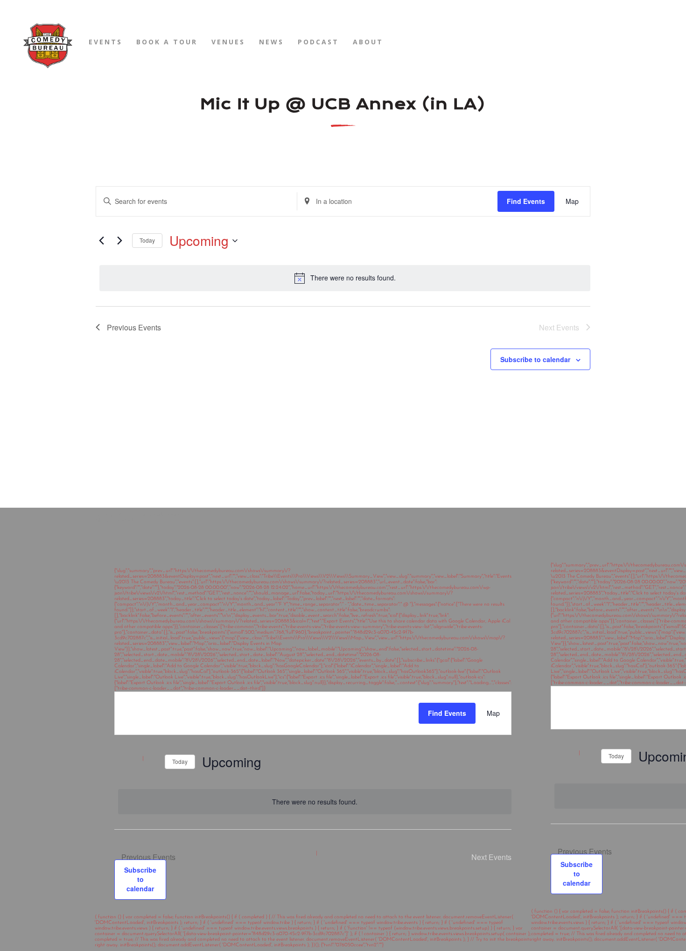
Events (105, 41)
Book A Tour (166, 41)
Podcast (318, 41)
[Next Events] (119, 240)
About (368, 41)
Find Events (526, 201)
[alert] (344, 278)
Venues (228, 41)
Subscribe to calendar (535, 359)
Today (147, 240)
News (271, 41)
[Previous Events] (101, 240)
